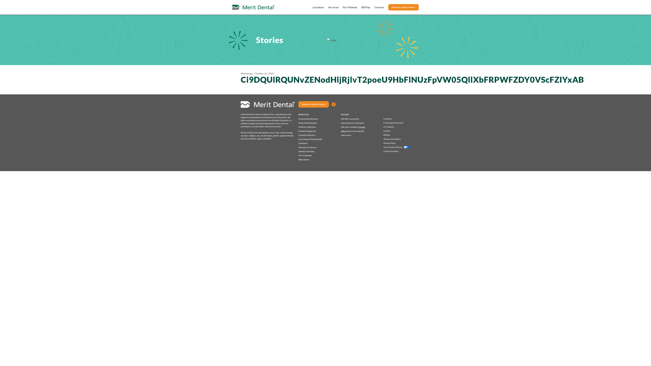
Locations (318, 7)
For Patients (350, 7)
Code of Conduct (391, 151)
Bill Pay (365, 7)
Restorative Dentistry (307, 123)
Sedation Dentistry (306, 151)
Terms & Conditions (392, 139)
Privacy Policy (389, 143)
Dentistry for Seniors (307, 147)
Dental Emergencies (307, 131)
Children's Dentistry (307, 127)
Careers (379, 7)
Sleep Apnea (303, 159)
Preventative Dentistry (308, 119)
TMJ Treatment (305, 155)
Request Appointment (403, 7)
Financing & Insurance (393, 122)
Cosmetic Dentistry (306, 135)
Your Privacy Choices (392, 147)
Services (333, 7)
